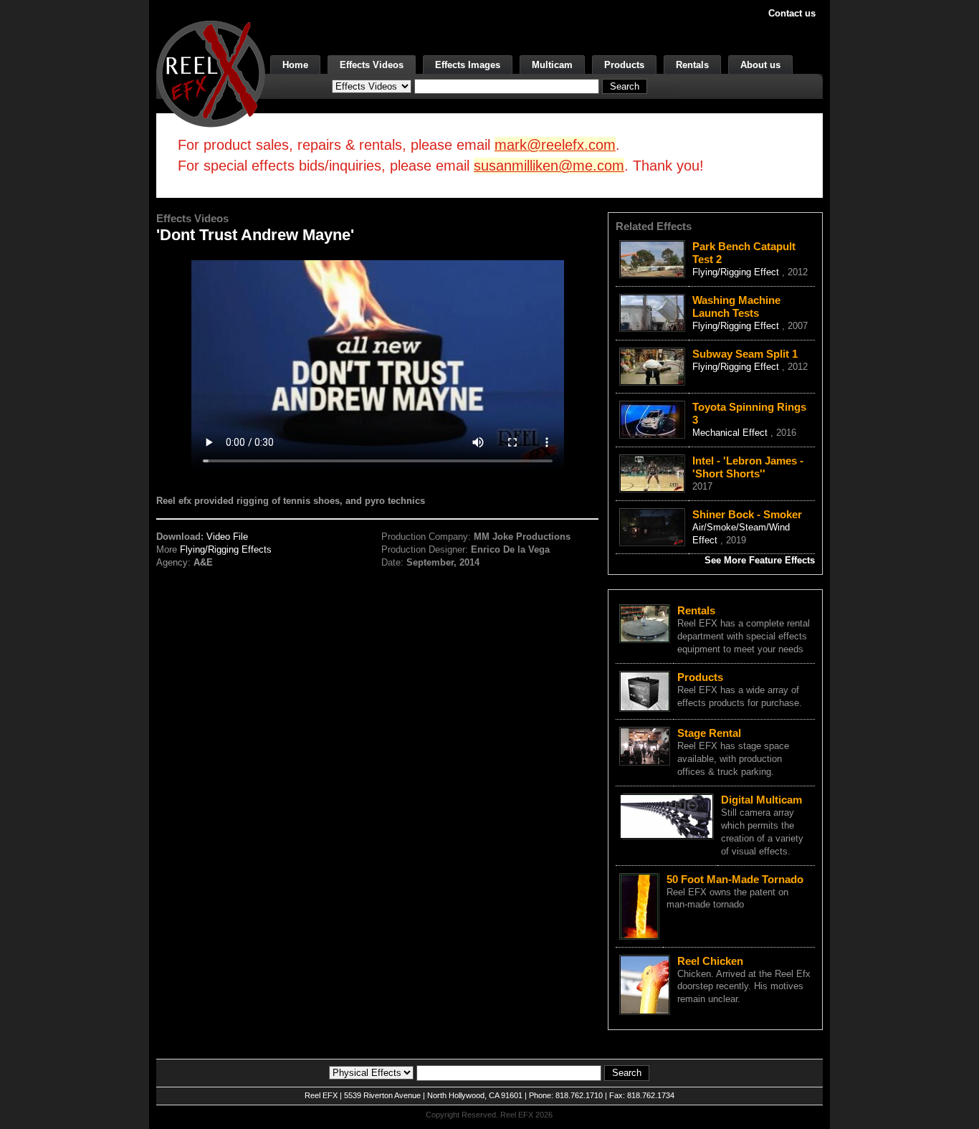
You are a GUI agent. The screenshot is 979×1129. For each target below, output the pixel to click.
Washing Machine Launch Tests (736, 306)
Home (295, 64)
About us (760, 64)
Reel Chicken (710, 961)
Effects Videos (371, 64)
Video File (227, 536)
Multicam (552, 64)
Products (624, 64)
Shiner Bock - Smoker (747, 514)
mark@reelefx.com (555, 145)
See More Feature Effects (760, 560)
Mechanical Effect (731, 432)
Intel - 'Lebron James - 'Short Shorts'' (747, 467)
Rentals (692, 64)
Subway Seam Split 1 (745, 354)
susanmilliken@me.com (549, 165)
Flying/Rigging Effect (737, 272)
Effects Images (467, 64)
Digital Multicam (761, 800)
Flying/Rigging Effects (226, 549)
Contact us (792, 13)
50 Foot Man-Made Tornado (735, 879)
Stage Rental (709, 733)
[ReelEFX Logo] (210, 72)
